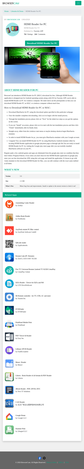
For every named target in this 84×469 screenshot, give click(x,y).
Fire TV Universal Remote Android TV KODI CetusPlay (35, 269)
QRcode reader (21, 243)
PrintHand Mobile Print (24, 322)
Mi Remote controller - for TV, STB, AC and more (33, 296)
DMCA (61, 462)
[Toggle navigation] (78, 3)
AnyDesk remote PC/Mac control (27, 229)
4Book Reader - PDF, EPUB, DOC (28, 389)
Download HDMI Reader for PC (42, 43)
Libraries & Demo (17, 11)
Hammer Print (20, 429)
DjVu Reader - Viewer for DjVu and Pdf (30, 282)
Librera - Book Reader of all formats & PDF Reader (34, 375)
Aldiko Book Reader (23, 216)
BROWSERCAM (13, 19)
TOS (67, 462)
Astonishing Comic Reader (25, 203)
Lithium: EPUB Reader (24, 349)
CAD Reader (20, 402)
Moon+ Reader (21, 362)
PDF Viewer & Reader (23, 336)
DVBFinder (20, 309)
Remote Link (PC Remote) (25, 256)
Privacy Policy (52, 462)
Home (6, 11)
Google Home (20, 415)
